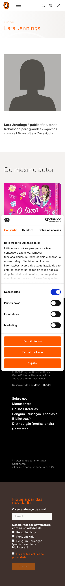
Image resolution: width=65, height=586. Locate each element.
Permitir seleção (32, 352)
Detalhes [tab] (27, 230)
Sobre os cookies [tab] (50, 230)
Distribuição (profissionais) (33, 424)
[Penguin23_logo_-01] (6, 5)
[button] (43, 5)
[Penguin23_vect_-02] (23, 449)
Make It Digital (42, 385)
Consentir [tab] (10, 230)
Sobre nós (19, 399)
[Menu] (18, 5)
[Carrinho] (50, 5)
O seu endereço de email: (29, 509)
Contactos (20, 429)
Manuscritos (21, 404)
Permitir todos (32, 341)
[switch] (56, 303)
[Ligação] (59, 5)
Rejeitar (32, 363)
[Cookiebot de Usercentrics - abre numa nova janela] (46, 220)
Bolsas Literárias (25, 409)
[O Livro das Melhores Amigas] (32, 185)
